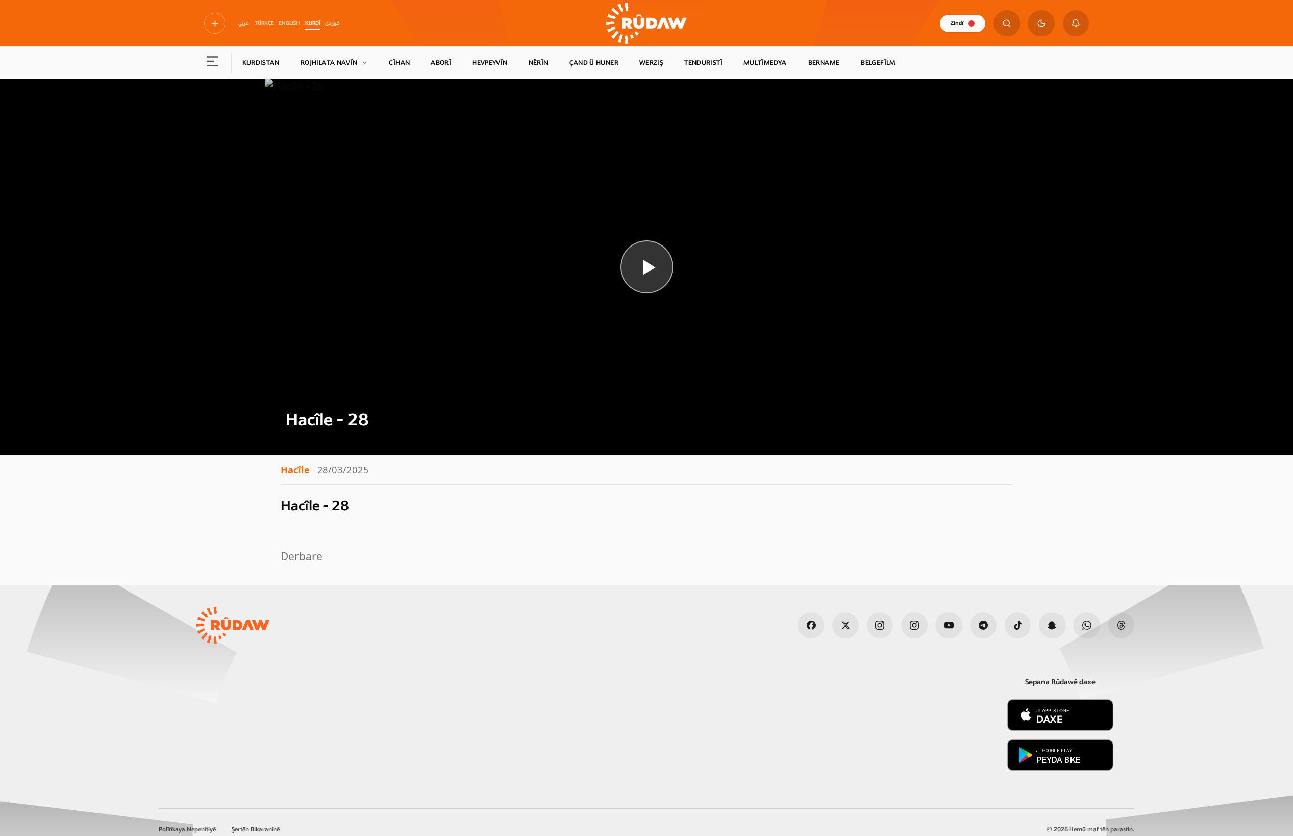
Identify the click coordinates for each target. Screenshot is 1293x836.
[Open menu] (212, 63)
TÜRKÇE (264, 23)
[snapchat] (1052, 625)
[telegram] (983, 625)
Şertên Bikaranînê (256, 829)
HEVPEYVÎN (489, 63)
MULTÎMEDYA (765, 63)
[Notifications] (1076, 23)
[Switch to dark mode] (1041, 23)
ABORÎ (441, 63)
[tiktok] (1018, 625)
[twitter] (845, 625)
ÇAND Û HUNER (593, 63)
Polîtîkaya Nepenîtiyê (187, 829)
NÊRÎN (539, 63)
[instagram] (880, 625)
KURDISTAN (260, 63)
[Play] (646, 267)
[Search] (1006, 23)
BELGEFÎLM (878, 63)
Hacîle (295, 469)
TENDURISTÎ (703, 63)
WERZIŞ (651, 63)
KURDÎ (312, 23)
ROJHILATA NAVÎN (329, 63)
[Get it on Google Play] (1060, 755)
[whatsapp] (1086, 625)
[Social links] (214, 23)
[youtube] (948, 625)
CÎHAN (399, 63)
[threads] (1121, 625)
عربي (243, 23)
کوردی (332, 23)
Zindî (957, 23)
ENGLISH (289, 23)
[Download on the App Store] (1060, 715)
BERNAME (824, 63)
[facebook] (811, 625)
